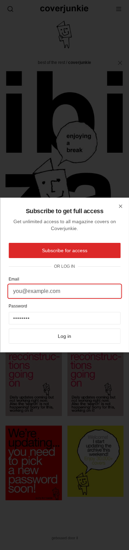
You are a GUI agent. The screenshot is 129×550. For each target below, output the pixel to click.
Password (18, 306)
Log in (64, 336)
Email (14, 279)
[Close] (120, 206)
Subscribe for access (64, 250)
